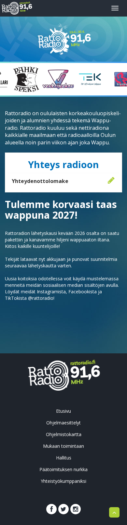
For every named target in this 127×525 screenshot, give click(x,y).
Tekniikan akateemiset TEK (90, 79)
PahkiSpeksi (26, 79)
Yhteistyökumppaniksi (63, 481)
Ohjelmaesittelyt (63, 423)
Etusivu (63, 411)
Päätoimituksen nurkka (63, 469)
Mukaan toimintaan (63, 446)
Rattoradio (25, 7)
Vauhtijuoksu (58, 79)
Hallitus (63, 458)
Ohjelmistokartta (63, 434)
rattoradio (84, 373)
